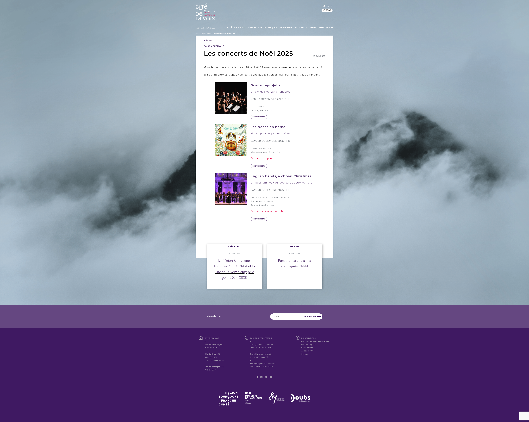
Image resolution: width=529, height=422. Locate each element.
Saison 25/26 (255, 27)
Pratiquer (270, 27)
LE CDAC (327, 10)
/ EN (331, 6)
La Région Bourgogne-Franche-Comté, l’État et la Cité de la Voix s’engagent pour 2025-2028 (234, 269)
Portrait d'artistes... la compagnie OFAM (294, 263)
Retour (209, 40)
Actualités (207, 33)
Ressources (326, 27)
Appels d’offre (307, 351)
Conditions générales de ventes (315, 341)
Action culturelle (306, 27)
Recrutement (307, 348)
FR (328, 6)
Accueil (199, 33)
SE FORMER (286, 27)
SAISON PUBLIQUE (214, 46)
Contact (304, 354)
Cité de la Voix (236, 27)
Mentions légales (308, 344)
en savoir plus (259, 117)
